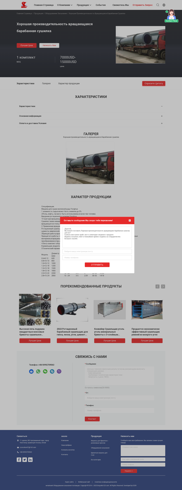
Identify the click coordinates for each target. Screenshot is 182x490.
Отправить (97, 265)
